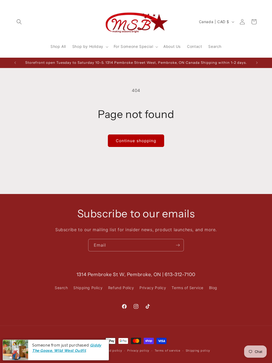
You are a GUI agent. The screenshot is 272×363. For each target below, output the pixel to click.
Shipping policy (198, 350)
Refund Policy (121, 287)
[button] (19, 22)
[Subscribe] (178, 245)
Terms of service (167, 350)
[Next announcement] (257, 63)
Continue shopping (136, 140)
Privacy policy (138, 350)
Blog (213, 287)
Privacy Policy (152, 287)
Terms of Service (187, 287)
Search (61, 287)
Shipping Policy (88, 287)
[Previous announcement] (15, 63)
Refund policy (111, 350)
